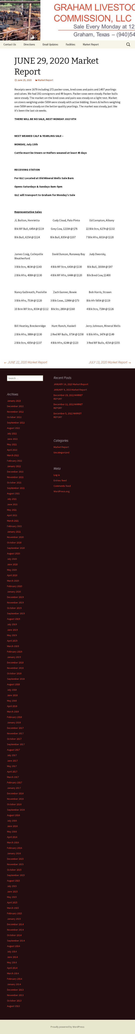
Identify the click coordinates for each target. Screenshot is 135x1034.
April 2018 (12, 706)
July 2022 (12, 433)
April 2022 (12, 449)
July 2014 (12, 951)
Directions (29, 44)
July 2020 (12, 558)
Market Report (91, 44)
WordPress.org (62, 491)
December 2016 (15, 793)
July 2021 (12, 498)
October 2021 (14, 482)
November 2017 (15, 733)
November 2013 (15, 995)
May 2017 (12, 766)
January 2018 (14, 722)
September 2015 (16, 875)
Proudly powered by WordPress (67, 1026)
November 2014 (15, 929)
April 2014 (12, 967)
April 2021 (12, 515)
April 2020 (12, 575)
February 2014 (14, 978)
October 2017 (14, 738)
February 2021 (14, 526)
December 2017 (15, 727)
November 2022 (15, 411)
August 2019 (13, 618)
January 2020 (14, 591)
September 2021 (16, 488)
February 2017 (14, 782)
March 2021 (13, 520)
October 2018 (14, 673)
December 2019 (15, 597)
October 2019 (14, 608)
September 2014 (16, 940)
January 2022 (14, 466)
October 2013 (14, 1000)
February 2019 (14, 651)
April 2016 (12, 837)
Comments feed (62, 485)
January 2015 (14, 918)
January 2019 (14, 657)
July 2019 (12, 624)
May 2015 (12, 897)
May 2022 (12, 444)
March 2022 (13, 455)
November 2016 (15, 798)
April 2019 (12, 640)
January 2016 (14, 853)
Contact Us (10, 44)
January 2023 (14, 400)
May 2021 (12, 509)
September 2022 (16, 422)
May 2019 (12, 635)
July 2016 (12, 820)
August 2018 (13, 684)
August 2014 (13, 946)
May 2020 (12, 569)
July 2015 (12, 886)
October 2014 (14, 935)
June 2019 (12, 629)
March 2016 (13, 842)
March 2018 (13, 711)
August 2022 (13, 428)
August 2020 (13, 553)
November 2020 (15, 537)
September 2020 (16, 548)
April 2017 (12, 771)
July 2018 (12, 689)
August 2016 (13, 815)
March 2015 (13, 907)
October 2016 (14, 804)
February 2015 (14, 913)
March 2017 (13, 777)
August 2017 (13, 749)
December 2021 (15, 471)
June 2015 (12, 891)
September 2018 (16, 678)
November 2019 (15, 602)
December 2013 (15, 989)
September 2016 (16, 809)
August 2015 (13, 880)
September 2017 (16, 744)
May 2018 (12, 700)
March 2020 (13, 580)
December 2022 (15, 406)
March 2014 (13, 973)
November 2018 (15, 668)
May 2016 (12, 831)
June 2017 (12, 760)
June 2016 (12, 826)
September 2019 (16, 613)
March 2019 (13, 646)
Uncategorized (61, 452)
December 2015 (15, 858)
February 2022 (14, 460)
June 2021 (12, 504)
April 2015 (12, 902)
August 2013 (13, 1006)
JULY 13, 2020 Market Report (110, 362)
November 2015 (15, 864)
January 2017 (14, 787)
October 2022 (14, 417)
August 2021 (13, 493)
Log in (57, 475)
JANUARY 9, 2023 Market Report (70, 389)
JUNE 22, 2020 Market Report (25, 362)
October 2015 (14, 869)
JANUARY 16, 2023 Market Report (71, 384)
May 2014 (12, 962)
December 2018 (15, 662)
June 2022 (12, 438)
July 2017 (12, 755)
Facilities (70, 44)
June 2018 (12, 695)
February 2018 (14, 717)
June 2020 (12, 564)
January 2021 (14, 531)
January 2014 (14, 984)
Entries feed (60, 480)
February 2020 (14, 586)
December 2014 (15, 924)
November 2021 (15, 477)
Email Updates (50, 44)
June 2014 (12, 957)
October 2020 (14, 542)
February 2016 (14, 847)
